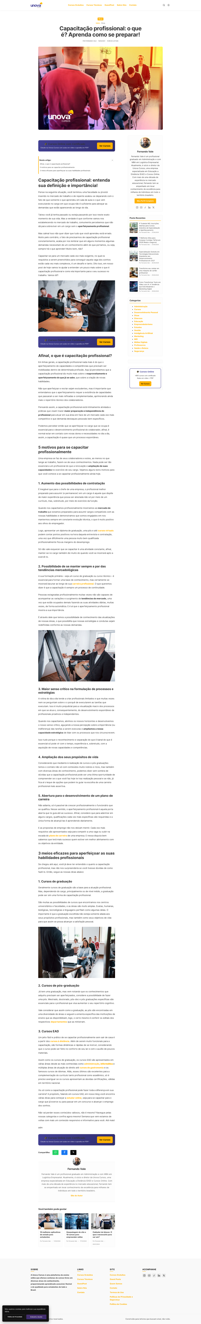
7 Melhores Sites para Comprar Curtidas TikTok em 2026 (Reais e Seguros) (149, 240)
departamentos (59, 1021)
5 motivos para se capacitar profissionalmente (57, 167)
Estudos (138, 327)
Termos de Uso (117, 1292)
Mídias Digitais (140, 342)
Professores (140, 345)
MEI (136, 339)
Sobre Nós (121, 5)
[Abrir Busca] (164, 5)
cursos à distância (59, 1041)
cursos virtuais (106, 530)
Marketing (139, 336)
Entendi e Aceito (36, 1317)
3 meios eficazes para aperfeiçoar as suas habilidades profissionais (65, 170)
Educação (138, 321)
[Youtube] (141, 207)
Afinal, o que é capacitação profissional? (55, 164)
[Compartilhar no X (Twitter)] (73, 1152)
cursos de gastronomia (92, 1067)
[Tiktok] (145, 207)
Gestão (137, 330)
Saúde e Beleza (141, 348)
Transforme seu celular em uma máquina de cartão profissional (149, 270)
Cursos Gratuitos (76, 5)
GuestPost (109, 5)
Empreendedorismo (143, 324)
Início (98, 23)
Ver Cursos (104, 146)
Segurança (139, 351)
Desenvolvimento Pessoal (146, 312)
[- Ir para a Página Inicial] (36, 5)
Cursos (137, 309)
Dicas (100, 19)
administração (91, 1063)
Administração (140, 306)
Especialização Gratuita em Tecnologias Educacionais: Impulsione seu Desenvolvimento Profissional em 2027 (149, 256)
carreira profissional (83, 583)
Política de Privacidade (15, 1317)
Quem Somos (116, 1283)
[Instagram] (137, 207)
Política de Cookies (118, 1304)
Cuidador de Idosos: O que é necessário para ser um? (102, 1234)
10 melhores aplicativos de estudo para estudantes (50, 1234)
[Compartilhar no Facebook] (64, 1152)
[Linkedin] (149, 207)
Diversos (138, 318)
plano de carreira (58, 835)
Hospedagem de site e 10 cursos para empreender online (76, 1234)
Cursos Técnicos (94, 5)
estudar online (74, 1098)
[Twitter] (153, 207)
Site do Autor (77, 1195)
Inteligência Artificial (143, 333)
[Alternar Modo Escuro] (168, 5)
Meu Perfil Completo (145, 201)
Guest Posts (115, 1279)
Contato (133, 5)
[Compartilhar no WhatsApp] (55, 1152)
